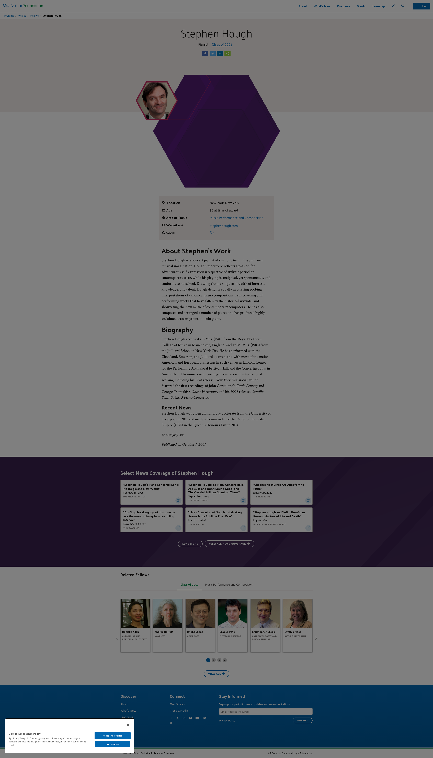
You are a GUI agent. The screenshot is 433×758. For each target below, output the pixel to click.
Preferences (112, 744)
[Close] (128, 725)
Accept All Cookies (112, 736)
